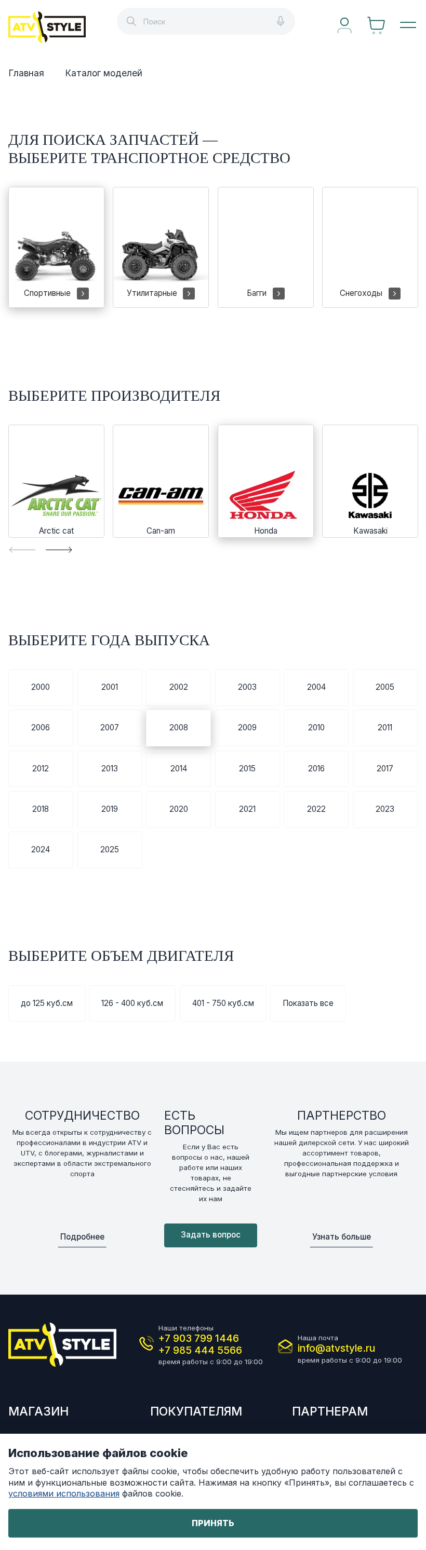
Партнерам (330, 1411)
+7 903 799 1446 (198, 1338)
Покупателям (196, 1411)
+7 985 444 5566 (200, 1350)
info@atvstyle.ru (336, 1348)
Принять (213, 1523)
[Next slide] (59, 549)
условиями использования (63, 1493)
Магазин (38, 1411)
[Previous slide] (22, 549)
